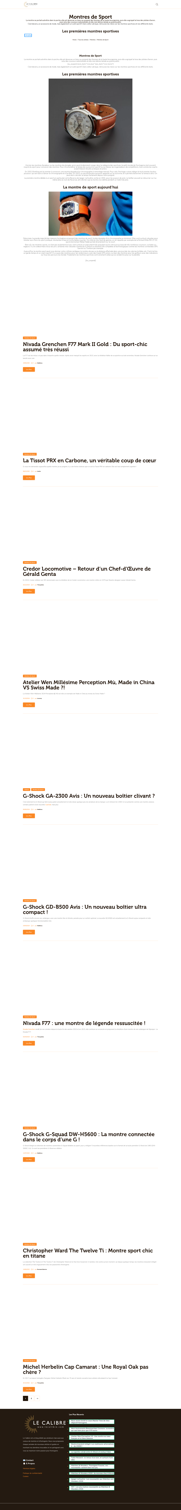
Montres (93, 40)
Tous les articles (83, 40)
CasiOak (48, 805)
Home (74, 40)
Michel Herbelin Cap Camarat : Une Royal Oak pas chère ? (85, 1369)
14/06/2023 (26, 1269)
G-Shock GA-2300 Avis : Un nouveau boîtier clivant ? (89, 796)
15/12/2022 (26, 1383)
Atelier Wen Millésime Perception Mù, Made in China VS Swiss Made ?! (88, 685)
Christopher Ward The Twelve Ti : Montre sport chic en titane (88, 1253)
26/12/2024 (26, 585)
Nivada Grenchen (29, 1029)
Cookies (25, 1476)
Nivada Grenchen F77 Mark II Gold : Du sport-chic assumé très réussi (85, 347)
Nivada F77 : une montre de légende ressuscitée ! (84, 1023)
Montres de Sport (29, 338)
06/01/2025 (26, 471)
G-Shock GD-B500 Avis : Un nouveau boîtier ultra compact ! (85, 909)
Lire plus (29, 369)
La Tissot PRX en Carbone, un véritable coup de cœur (89, 460)
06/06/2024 (26, 809)
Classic (26, 789)
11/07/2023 (26, 1153)
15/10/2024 (26, 698)
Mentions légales (29, 1468)
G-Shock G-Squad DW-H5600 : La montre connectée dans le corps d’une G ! (89, 1137)
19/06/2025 (26, 363)
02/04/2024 (26, 1037)
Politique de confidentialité (32, 1473)
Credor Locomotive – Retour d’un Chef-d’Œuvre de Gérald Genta (87, 571)
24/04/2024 (26, 926)
